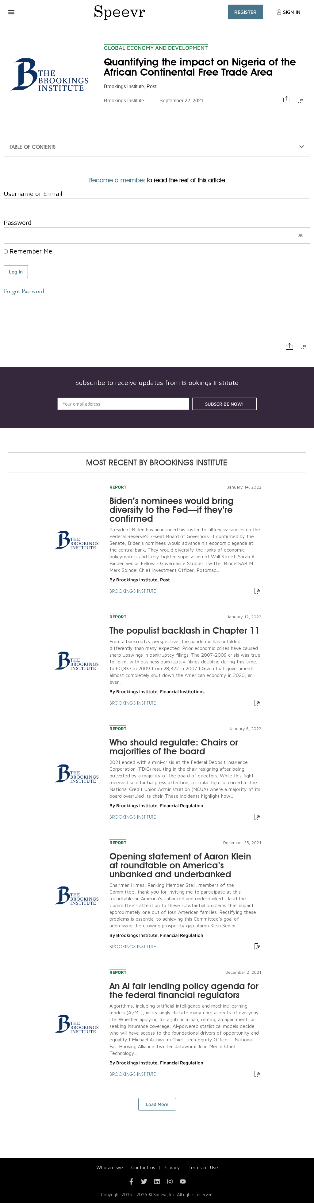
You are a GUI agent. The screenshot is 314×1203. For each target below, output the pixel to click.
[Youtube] (183, 1181)
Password (18, 222)
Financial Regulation (181, 805)
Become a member (117, 180)
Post (151, 86)
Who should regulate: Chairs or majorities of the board (173, 747)
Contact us (143, 1167)
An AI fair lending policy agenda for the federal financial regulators (183, 990)
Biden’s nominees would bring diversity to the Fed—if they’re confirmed (171, 509)
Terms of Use (203, 1167)
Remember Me (30, 251)
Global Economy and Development (156, 48)
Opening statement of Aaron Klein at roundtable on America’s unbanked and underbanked (180, 865)
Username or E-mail (33, 193)
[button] (11, 12)
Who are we (109, 1167)
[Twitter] (144, 1181)
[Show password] (300, 235)
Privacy (171, 1167)
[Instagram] (170, 1181)
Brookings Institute (124, 86)
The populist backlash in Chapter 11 (184, 630)
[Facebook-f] (131, 1181)
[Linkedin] (157, 1181)
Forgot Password (24, 292)
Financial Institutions (182, 691)
